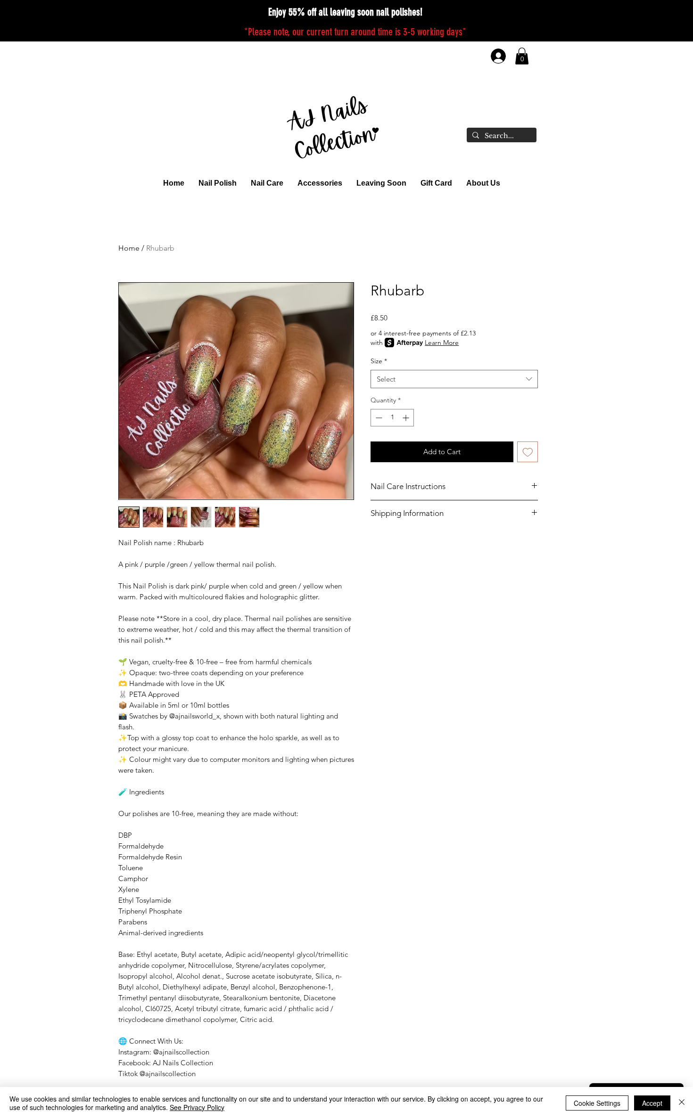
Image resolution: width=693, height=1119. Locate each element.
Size (379, 361)
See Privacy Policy (197, 1107)
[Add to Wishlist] (527, 452)
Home (129, 248)
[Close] (681, 1102)
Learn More (442, 342)
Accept (652, 1103)
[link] (522, 56)
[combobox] (454, 379)
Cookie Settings (597, 1103)
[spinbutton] (392, 417)
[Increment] (406, 417)
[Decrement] (378, 417)
